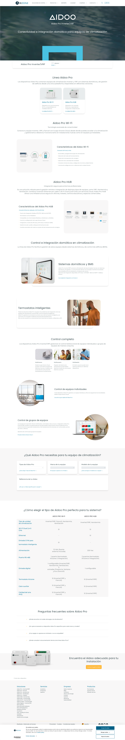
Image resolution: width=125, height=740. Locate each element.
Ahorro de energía (69, 693)
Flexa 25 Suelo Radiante (23, 706)
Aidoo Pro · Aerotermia (23, 692)
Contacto (66, 692)
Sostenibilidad (67, 700)
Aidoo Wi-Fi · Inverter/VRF (24, 700)
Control (66, 696)
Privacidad (53, 724)
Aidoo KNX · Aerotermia (23, 696)
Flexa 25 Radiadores (22, 707)
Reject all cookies (105, 736)
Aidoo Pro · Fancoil (22, 690)
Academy (42, 689)
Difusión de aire (91, 692)
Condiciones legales (69, 724)
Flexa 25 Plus (20, 704)
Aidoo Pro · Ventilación (23, 693)
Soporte (63, 3)
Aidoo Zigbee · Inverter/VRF (24, 703)
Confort (66, 695)
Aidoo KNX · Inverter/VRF (23, 698)
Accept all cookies (105, 728)
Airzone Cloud (91, 690)
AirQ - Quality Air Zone (23, 712)
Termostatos (90, 689)
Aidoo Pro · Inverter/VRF (23, 689)
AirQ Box (19, 714)
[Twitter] (102, 724)
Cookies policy (40, 732)
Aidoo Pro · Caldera (22, 695)
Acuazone (19, 711)
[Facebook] (99, 724)
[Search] (102, 2)
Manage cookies (104, 732)
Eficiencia (66, 698)
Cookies (59, 724)
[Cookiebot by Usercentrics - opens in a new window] (17, 737)
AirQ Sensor (20, 715)
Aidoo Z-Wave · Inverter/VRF (24, 701)
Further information (30, 736)
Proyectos (43, 690)
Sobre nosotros (68, 689)
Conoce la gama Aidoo (94, 667)
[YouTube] (105, 724)
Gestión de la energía (22, 717)
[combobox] (31, 467)
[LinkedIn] (107, 724)
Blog (65, 690)
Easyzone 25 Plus (21, 709)
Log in (107, 2)
